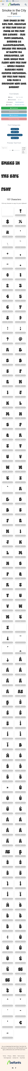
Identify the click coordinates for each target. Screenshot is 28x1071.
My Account (16, 1)
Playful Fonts (15, 138)
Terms (4, 1056)
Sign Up (8, 1)
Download (15, 108)
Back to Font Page (14, 119)
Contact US (15, 1058)
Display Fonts (14, 129)
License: (10, 104)
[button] (26, 5)
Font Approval (7, 1058)
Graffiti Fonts (15, 132)
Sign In (2, 1)
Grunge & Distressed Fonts (15, 135)
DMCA (14, 1056)
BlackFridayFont (17, 16)
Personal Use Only (19, 104)
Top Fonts (22, 1058)
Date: (11, 97)
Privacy (9, 1056)
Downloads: (13, 99)
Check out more (15, 111)
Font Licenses (21, 1056)
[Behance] (12, 1068)
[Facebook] (15, 1068)
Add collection (14, 115)
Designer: (10, 102)
